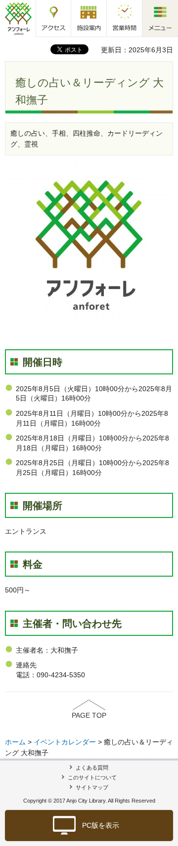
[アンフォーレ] (18, 18)
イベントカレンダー (65, 742)
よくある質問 (92, 768)
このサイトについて (92, 777)
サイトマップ (92, 787)
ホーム (15, 742)
